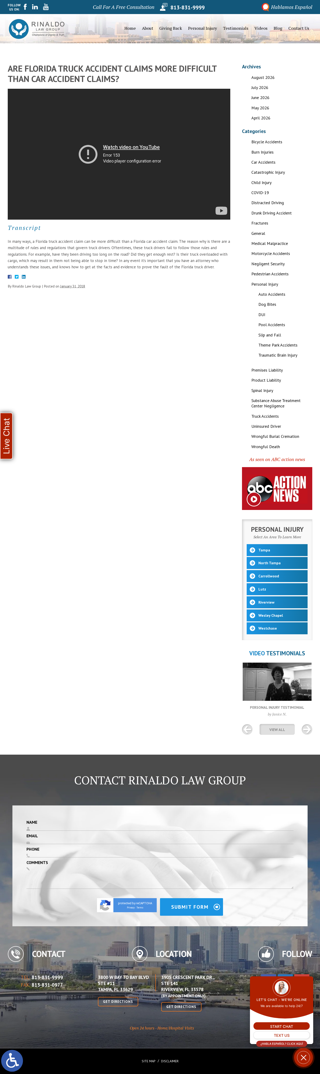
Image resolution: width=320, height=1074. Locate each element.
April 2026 (260, 118)
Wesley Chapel (270, 615)
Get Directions (118, 1001)
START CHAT (281, 1026)
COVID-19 (260, 192)
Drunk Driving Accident (271, 213)
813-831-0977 (47, 985)
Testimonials (235, 28)
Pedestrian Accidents (270, 274)
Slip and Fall (269, 335)
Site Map (149, 1061)
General (258, 233)
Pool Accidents (271, 324)
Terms (140, 907)
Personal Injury (202, 28)
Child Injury (261, 182)
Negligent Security (268, 263)
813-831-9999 (188, 7)
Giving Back (170, 28)
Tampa (264, 550)
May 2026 (260, 108)
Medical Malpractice (269, 243)
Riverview (266, 602)
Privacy (131, 907)
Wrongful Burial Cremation (275, 436)
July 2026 (259, 87)
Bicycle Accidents (266, 141)
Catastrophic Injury (268, 172)
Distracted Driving (267, 202)
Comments (37, 862)
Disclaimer (170, 1061)
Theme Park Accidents (278, 345)
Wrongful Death (265, 446)
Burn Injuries (262, 152)
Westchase (267, 628)
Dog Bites (267, 304)
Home (130, 28)
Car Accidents (263, 162)
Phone (32, 849)
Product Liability (266, 380)
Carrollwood (268, 576)
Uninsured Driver (266, 426)
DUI (261, 314)
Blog (278, 28)
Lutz (262, 589)
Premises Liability (267, 370)
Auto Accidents (271, 294)
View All (277, 729)
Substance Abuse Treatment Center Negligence (276, 403)
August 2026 (263, 77)
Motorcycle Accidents (270, 253)
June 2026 (260, 97)
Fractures (259, 223)
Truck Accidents (265, 416)
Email (32, 835)
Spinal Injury (262, 390)
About (147, 28)
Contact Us (298, 28)
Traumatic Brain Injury (277, 355)
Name (31, 822)
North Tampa (269, 563)
